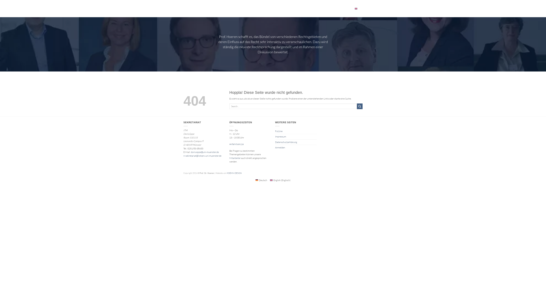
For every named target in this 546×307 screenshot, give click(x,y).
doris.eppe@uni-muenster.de (205, 152)
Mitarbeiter (343, 8)
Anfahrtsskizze (236, 144)
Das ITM (290, 8)
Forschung (243, 8)
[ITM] (205, 8)
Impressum (280, 136)
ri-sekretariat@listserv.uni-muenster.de (202, 155)
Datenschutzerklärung (286, 142)
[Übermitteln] (360, 106)
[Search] (361, 8)
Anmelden (280, 147)
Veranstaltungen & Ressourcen (315, 8)
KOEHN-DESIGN (234, 173)
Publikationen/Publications (269, 8)
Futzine (279, 131)
